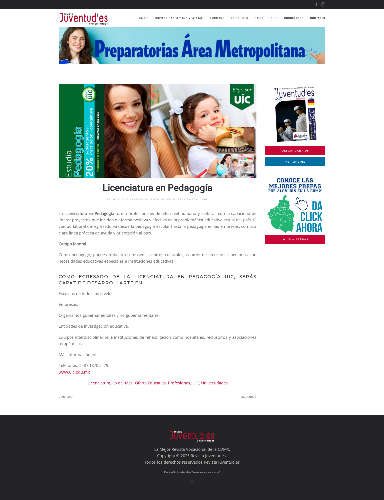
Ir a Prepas (297, 239)
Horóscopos (294, 18)
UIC (195, 383)
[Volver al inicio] (87, 18)
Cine (274, 18)
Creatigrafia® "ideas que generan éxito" (198, 471)
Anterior (67, 396)
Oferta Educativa (150, 383)
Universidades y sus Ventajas (179, 18)
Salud (259, 18)
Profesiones (179, 383)
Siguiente (247, 396)
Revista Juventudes (148, 199)
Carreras (217, 18)
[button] (192, 481)
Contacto (317, 18)
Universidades (214, 383)
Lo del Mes (239, 18)
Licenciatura (99, 383)
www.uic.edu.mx (74, 372)
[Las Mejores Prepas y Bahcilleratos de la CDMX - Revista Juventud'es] (192, 45)
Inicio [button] (144, 18)
